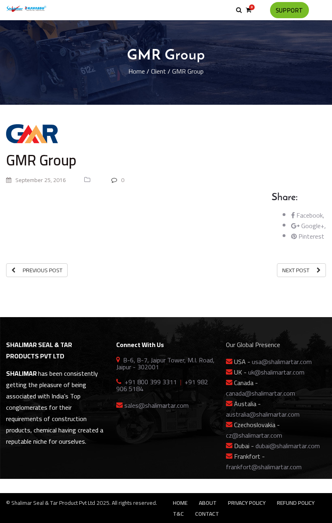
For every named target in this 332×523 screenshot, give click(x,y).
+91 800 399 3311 (151, 382)
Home (136, 71)
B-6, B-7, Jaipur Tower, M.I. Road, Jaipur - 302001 (165, 363)
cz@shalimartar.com (254, 435)
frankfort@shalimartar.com (264, 467)
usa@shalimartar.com (282, 362)
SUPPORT (289, 10)
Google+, (313, 226)
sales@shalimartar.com (156, 405)
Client (158, 71)
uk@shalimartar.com (276, 372)
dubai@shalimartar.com (287, 446)
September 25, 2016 (40, 180)
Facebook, (309, 215)
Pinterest (310, 236)
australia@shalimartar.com (263, 414)
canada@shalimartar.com (260, 393)
